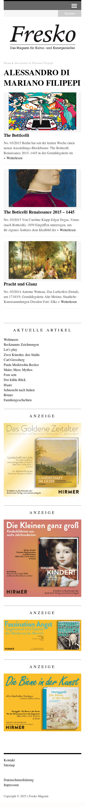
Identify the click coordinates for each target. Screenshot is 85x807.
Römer (8, 395)
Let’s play (10, 349)
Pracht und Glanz (20, 284)
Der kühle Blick (15, 379)
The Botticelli (16, 135)
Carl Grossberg (14, 359)
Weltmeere (11, 339)
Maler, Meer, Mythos (18, 369)
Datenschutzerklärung (19, 779)
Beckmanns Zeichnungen (21, 344)
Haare (8, 385)
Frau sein (10, 374)
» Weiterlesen (13, 157)
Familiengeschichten (18, 400)
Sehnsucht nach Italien (19, 390)
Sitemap (9, 765)
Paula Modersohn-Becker (21, 364)
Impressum (11, 784)
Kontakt (9, 760)
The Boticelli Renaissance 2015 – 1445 (39, 212)
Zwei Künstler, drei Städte (22, 354)
